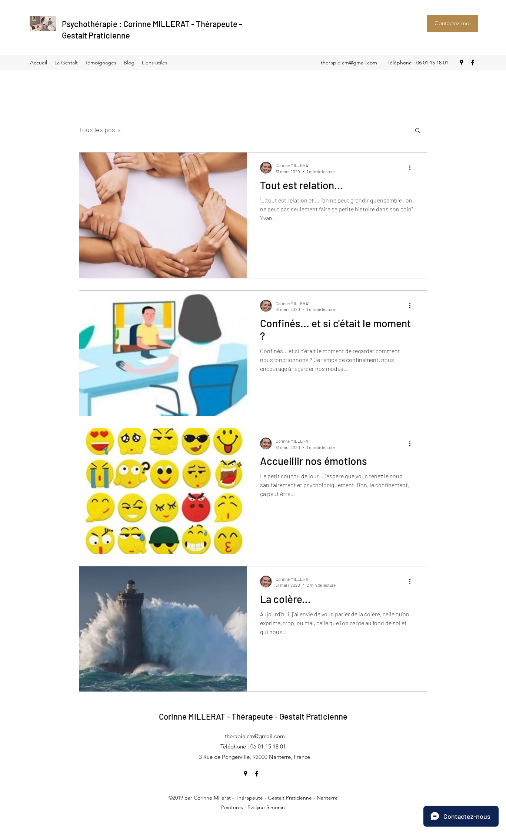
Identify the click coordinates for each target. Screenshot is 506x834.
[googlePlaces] (461, 62)
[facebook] (472, 62)
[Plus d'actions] (412, 167)
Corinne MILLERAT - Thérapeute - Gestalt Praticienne (253, 716)
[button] (417, 131)
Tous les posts (100, 129)
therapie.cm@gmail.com (349, 62)
